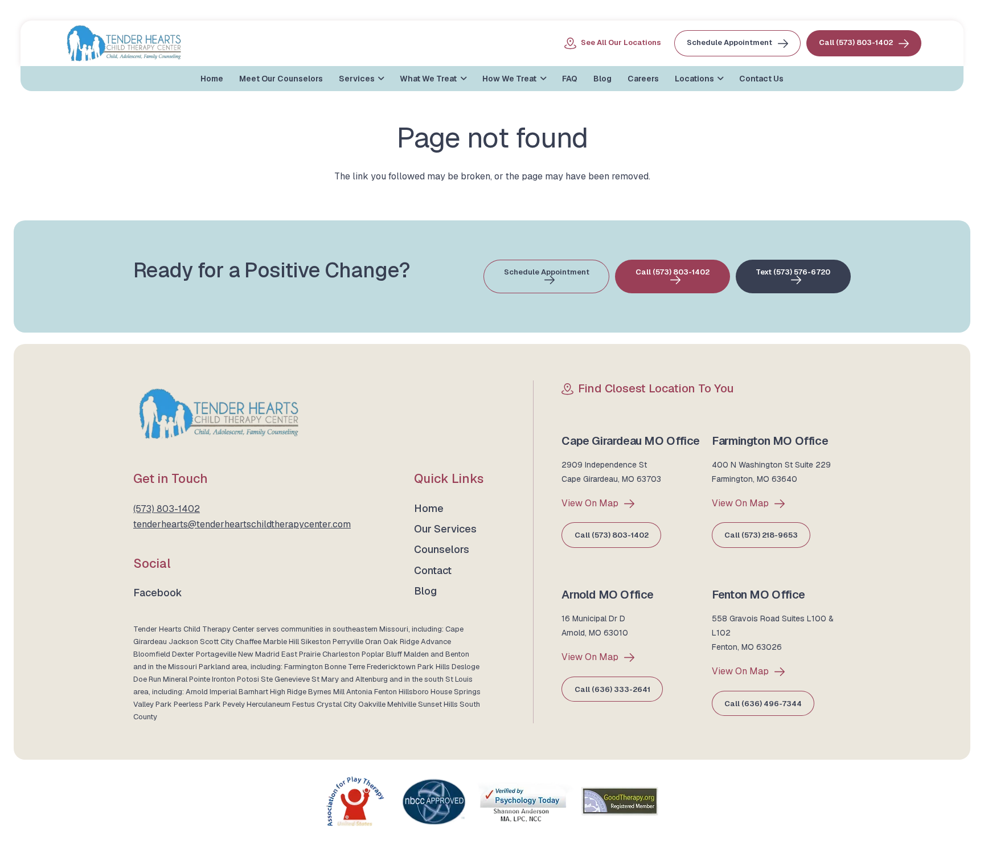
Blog (425, 590)
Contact (433, 570)
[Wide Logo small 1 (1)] (124, 43)
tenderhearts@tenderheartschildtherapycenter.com (242, 524)
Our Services (445, 528)
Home (429, 508)
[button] (379, 78)
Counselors (441, 549)
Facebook (157, 592)
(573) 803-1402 (166, 509)
